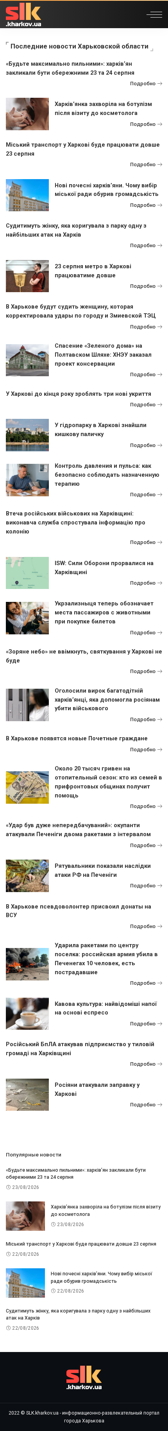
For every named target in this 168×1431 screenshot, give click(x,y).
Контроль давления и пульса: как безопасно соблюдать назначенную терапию (107, 474)
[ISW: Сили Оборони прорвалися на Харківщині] (27, 573)
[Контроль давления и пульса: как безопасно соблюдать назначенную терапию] (27, 480)
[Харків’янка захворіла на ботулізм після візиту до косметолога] (27, 114)
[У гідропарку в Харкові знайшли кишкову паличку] (27, 435)
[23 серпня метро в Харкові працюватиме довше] (27, 276)
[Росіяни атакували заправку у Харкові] (27, 1095)
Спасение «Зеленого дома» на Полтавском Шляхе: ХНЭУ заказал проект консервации (103, 354)
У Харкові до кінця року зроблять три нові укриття (78, 393)
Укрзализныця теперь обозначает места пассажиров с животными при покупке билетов (104, 612)
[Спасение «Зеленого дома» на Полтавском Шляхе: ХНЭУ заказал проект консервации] (27, 360)
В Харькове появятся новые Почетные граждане (77, 738)
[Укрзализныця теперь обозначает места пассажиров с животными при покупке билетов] (27, 618)
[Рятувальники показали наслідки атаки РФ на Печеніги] (27, 876)
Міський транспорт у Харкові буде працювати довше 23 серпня (81, 1244)
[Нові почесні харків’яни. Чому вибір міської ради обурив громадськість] (27, 195)
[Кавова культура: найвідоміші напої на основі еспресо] (27, 1014)
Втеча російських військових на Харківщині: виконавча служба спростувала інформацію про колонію (75, 522)
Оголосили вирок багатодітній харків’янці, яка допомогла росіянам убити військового (107, 699)
